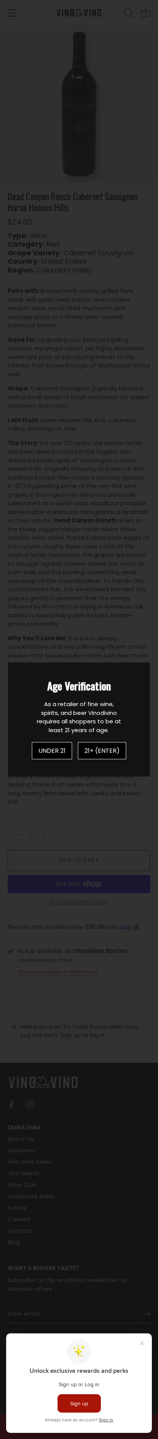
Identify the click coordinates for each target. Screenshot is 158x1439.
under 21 (52, 750)
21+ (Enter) (102, 750)
